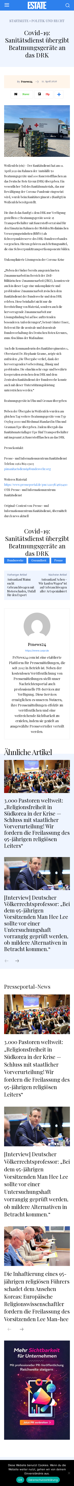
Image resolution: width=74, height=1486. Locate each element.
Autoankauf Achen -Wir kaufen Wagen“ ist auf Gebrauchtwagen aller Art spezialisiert (53, 585)
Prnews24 (26, 82)
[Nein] (69, 1473)
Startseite (19, 21)
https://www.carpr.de (37, 650)
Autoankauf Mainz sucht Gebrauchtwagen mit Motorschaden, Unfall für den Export (21, 587)
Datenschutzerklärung (43, 1479)
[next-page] (19, 961)
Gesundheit (38, 560)
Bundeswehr (15, 560)
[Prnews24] (37, 626)
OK (20, 1479)
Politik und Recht (48, 21)
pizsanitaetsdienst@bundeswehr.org (27, 469)
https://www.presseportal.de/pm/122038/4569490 (35, 485)
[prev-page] (8, 961)
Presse (58, 560)
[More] (59, 94)
